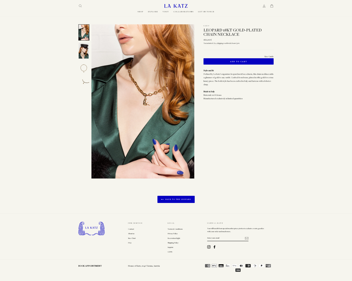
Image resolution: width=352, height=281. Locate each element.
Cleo (206, 26)
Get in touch (206, 11)
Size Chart (132, 238)
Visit (166, 11)
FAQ (129, 243)
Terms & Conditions (175, 229)
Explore (153, 11)
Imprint (170, 247)
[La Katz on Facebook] (214, 247)
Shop (140, 11)
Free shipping (218, 43)
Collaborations (183, 11)
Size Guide (269, 56)
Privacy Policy (173, 233)
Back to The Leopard (178, 199)
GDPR (170, 252)
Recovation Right (174, 238)
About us (131, 233)
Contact (131, 229)
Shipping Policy (173, 243)
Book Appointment (90, 265)
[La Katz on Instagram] (209, 247)
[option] (142, 101)
